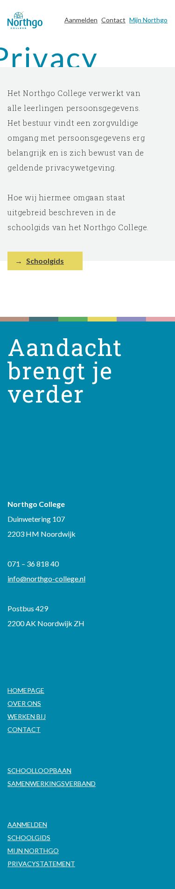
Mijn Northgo (148, 20)
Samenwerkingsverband (51, 783)
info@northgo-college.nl (46, 578)
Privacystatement (41, 864)
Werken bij (26, 716)
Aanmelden (81, 20)
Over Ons (24, 703)
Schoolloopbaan (39, 770)
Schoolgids (45, 260)
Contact (113, 20)
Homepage (25, 690)
